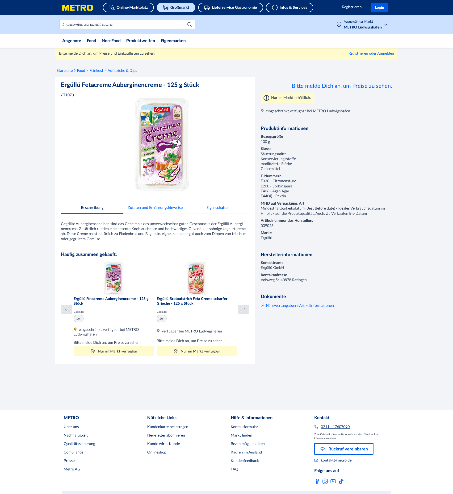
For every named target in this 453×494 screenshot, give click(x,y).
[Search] (189, 24)
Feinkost (96, 71)
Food (81, 71)
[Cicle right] (243, 309)
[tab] (92, 208)
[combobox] (127, 24)
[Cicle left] (66, 309)
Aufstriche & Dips (122, 71)
